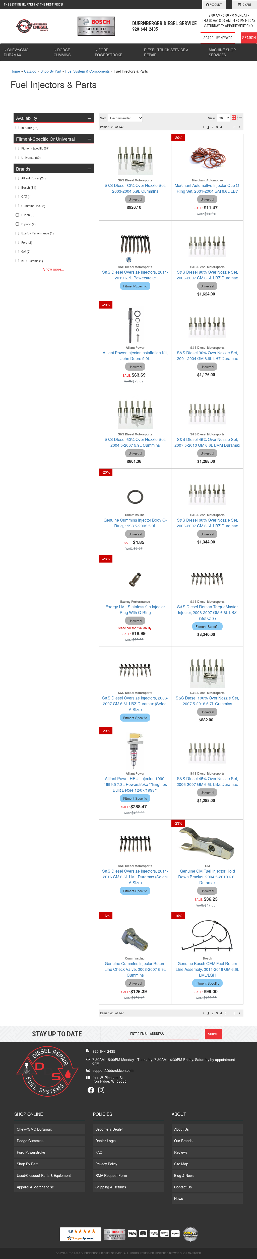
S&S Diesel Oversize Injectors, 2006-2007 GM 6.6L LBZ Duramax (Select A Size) (135, 703)
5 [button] (225, 127)
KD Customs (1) (32, 261)
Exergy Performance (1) (37, 233)
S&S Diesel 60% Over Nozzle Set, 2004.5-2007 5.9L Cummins (135, 442)
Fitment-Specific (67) (35, 148)
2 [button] (213, 127)
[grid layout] (233, 118)
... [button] (230, 127)
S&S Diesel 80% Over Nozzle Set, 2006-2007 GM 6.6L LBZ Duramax (207, 275)
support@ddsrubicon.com (113, 1070)
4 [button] (221, 127)
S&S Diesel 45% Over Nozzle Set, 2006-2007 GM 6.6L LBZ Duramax (207, 781)
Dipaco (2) (28, 224)
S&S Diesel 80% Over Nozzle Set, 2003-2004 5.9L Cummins (135, 188)
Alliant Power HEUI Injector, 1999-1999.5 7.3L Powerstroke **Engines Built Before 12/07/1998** (135, 784)
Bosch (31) (28, 187)
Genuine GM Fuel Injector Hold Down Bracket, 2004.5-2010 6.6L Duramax (207, 876)
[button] (229, 37)
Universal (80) (31, 157)
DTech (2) (27, 215)
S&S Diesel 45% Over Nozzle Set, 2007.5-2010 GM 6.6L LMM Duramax (207, 442)
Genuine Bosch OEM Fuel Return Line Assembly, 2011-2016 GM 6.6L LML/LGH (207, 969)
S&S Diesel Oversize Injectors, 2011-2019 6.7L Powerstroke (135, 275)
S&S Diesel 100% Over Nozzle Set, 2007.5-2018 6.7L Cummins (207, 701)
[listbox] (125, 118)
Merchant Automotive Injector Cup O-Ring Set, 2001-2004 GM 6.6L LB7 (207, 188)
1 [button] (208, 127)
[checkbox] (17, 127)
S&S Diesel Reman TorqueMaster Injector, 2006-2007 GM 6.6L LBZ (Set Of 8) (207, 612)
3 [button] (217, 127)
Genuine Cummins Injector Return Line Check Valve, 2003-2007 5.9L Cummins (135, 969)
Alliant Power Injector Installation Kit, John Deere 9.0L (135, 355)
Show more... (53, 269)
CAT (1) (26, 196)
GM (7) (26, 251)
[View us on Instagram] (101, 1091)
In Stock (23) (29, 127)
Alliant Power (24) (33, 178)
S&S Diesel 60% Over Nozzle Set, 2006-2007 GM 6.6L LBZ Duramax (207, 523)
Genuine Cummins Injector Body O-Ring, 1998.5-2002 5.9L (135, 523)
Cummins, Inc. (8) (33, 206)
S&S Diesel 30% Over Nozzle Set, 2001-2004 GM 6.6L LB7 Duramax (207, 355)
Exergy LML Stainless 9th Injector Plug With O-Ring (135, 609)
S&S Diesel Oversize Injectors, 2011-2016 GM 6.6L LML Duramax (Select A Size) (135, 876)
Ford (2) (26, 242)
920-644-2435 (104, 1051)
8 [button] (234, 127)
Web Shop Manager (187, 1253)
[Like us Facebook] (91, 1091)
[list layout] (239, 118)
